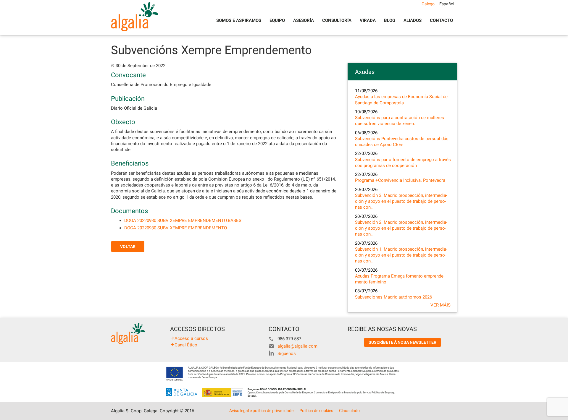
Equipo (277, 20)
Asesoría (303, 20)
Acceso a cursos (191, 338)
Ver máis (440, 305)
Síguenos (286, 353)
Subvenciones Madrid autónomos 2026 (393, 297)
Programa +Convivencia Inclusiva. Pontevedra (400, 180)
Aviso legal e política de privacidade (261, 410)
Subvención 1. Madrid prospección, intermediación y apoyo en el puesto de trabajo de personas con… (401, 255)
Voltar (127, 246)
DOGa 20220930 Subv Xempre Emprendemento (175, 228)
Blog (389, 20)
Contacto (441, 20)
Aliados (413, 20)
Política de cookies (316, 410)
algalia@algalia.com (297, 346)
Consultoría (336, 20)
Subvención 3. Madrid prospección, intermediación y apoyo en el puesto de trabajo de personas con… (401, 201)
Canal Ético (186, 345)
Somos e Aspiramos (238, 20)
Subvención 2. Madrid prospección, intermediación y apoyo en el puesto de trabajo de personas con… (401, 228)
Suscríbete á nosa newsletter (402, 342)
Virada (368, 20)
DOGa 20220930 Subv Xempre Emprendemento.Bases (182, 220)
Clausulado (349, 410)
